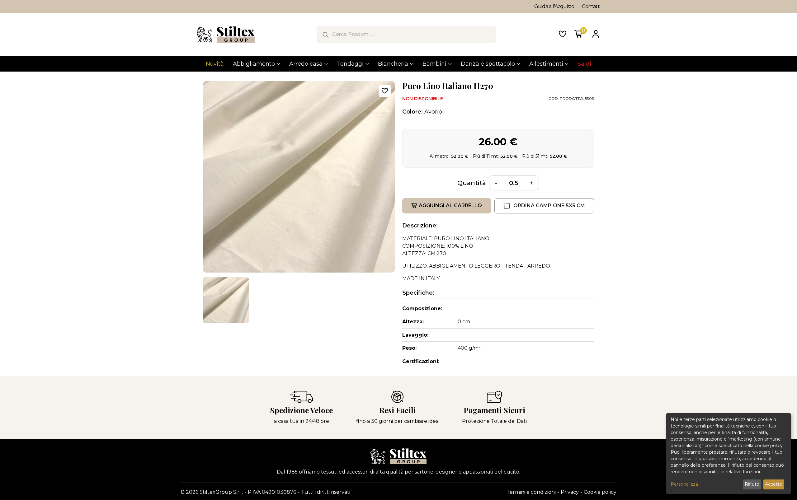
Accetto (773, 484)
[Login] (595, 34)
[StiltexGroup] (398, 456)
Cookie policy (600, 492)
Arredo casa (306, 63)
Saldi (584, 63)
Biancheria (393, 63)
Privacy (570, 492)
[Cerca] (325, 34)
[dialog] (728, 453)
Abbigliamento (254, 63)
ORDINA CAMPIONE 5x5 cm (549, 205)
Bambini (434, 63)
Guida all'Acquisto (554, 6)
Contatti (591, 6)
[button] (226, 300)
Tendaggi (350, 63)
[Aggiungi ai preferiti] (385, 91)
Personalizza (684, 484)
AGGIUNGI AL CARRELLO (450, 205)
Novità (215, 63)
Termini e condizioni (531, 492)
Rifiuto (752, 484)
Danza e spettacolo (488, 63)
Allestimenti (546, 63)
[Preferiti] (562, 34)
